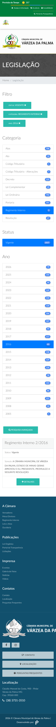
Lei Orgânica (7, 544)
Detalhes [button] (28, 482)
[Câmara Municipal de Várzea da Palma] (28, 41)
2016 (14, 123)
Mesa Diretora (8, 517)
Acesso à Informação (21, 8)
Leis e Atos (7, 524)
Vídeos (5, 579)
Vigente (16, 105)
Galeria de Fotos (9, 572)
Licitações (6, 552)
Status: (8, 452)
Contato (5, 595)
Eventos (6, 568)
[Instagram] (15, 645)
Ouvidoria (35, 8)
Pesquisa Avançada (22, 430)
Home (5, 80)
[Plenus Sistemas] (37, 722)
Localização (7, 599)
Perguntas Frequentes (12, 603)
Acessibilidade (48, 8)
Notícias (5, 575)
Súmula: (8, 461)
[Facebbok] (6, 645)
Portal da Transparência (44, 14)
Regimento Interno (24, 114)
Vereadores (7, 513)
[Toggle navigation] (47, 22)
